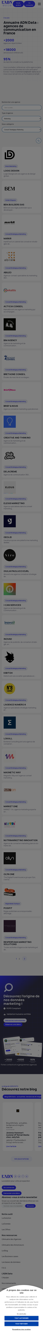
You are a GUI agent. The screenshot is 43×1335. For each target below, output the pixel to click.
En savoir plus (21, 1314)
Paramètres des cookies (21, 1329)
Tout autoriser (22, 1318)
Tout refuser (21, 1324)
